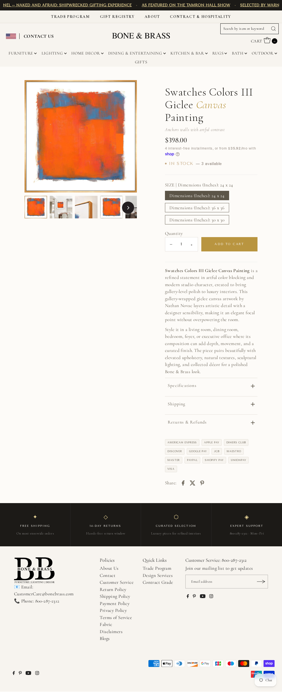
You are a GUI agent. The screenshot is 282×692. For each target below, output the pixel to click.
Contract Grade (158, 582)
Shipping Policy (115, 596)
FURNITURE (21, 53)
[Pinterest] (194, 597)
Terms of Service (116, 617)
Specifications (182, 385)
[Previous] (33, 136)
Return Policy (113, 589)
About (152, 16)
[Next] (128, 136)
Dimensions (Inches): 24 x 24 (197, 196)
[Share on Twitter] (192, 482)
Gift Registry (117, 16)
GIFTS (141, 61)
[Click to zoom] (128, 89)
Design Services (158, 575)
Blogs (105, 638)
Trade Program (70, 16)
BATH (237, 53)
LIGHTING (52, 53)
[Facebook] (188, 597)
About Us (109, 568)
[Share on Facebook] (183, 482)
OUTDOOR (262, 53)
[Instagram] (211, 597)
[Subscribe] (261, 581)
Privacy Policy (113, 610)
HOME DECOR (85, 53)
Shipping (177, 404)
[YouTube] (202, 597)
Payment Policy (114, 603)
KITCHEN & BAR (187, 53)
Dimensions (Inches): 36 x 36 (197, 208)
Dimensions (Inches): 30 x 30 (197, 220)
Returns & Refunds (187, 422)
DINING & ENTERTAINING (135, 53)
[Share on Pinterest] (202, 482)
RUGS (217, 53)
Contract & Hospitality (200, 16)
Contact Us (39, 36)
